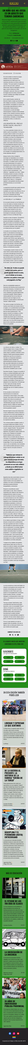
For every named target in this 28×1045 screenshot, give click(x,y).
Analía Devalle (17, 35)
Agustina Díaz (7, 862)
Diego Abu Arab (8, 864)
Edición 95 (7, 38)
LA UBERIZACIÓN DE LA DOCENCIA (13, 953)
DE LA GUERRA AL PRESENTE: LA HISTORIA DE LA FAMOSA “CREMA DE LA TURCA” (14, 775)
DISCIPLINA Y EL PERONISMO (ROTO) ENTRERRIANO (14, 835)
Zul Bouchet (16, 33)
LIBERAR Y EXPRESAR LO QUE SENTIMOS (14, 724)
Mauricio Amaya (8, 972)
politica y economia (7, 810)
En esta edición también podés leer (14, 694)
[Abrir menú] (3, 3)
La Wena (6, 743)
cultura (5, 701)
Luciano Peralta (8, 804)
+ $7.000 (20, 661)
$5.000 (19, 657)
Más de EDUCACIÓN (14, 873)
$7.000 (8, 661)
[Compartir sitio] (24, 3)
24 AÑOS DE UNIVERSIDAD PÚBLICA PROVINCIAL (14, 1004)
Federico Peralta (8, 805)
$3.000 (8, 657)
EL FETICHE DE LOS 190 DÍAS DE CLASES (14, 902)
